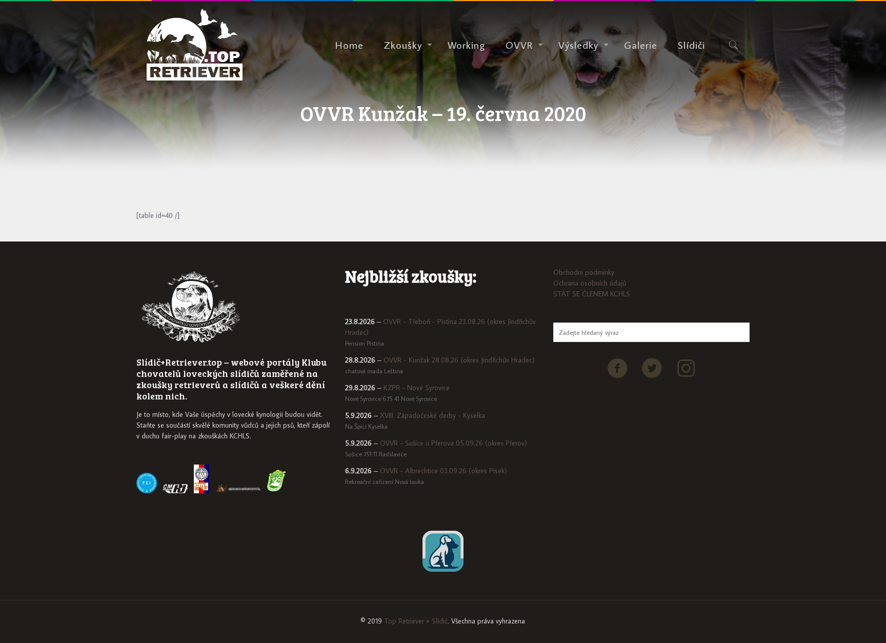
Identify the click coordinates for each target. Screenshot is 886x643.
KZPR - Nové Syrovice (417, 387)
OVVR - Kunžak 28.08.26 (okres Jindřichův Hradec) (459, 360)
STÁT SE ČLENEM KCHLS (591, 293)
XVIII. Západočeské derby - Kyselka (432, 415)
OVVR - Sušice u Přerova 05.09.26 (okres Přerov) (453, 443)
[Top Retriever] (195, 44)
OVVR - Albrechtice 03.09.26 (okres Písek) (443, 470)
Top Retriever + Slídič (416, 621)
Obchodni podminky (583, 272)
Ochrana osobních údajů (589, 283)
